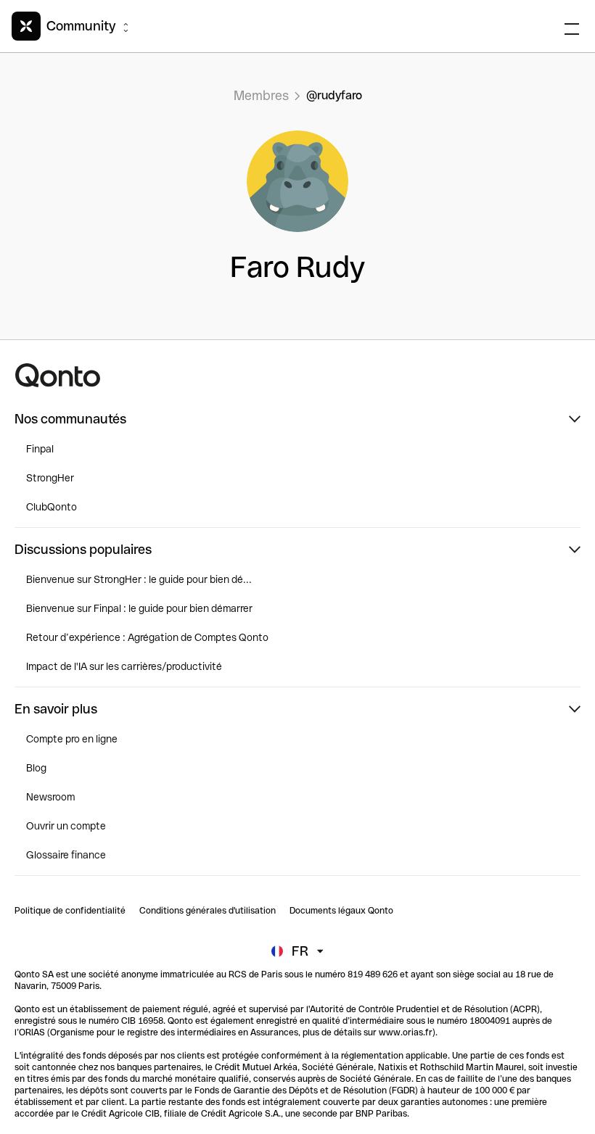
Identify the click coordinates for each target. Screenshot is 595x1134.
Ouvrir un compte (66, 826)
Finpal (40, 449)
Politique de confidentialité (70, 911)
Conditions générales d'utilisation (207, 911)
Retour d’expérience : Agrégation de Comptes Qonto (147, 637)
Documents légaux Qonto (341, 911)
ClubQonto (51, 507)
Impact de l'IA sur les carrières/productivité (124, 666)
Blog (36, 768)
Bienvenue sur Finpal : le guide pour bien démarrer (139, 608)
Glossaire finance (66, 855)
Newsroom (50, 797)
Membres (261, 95)
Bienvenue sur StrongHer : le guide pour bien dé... (139, 579)
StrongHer (50, 478)
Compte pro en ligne (72, 739)
